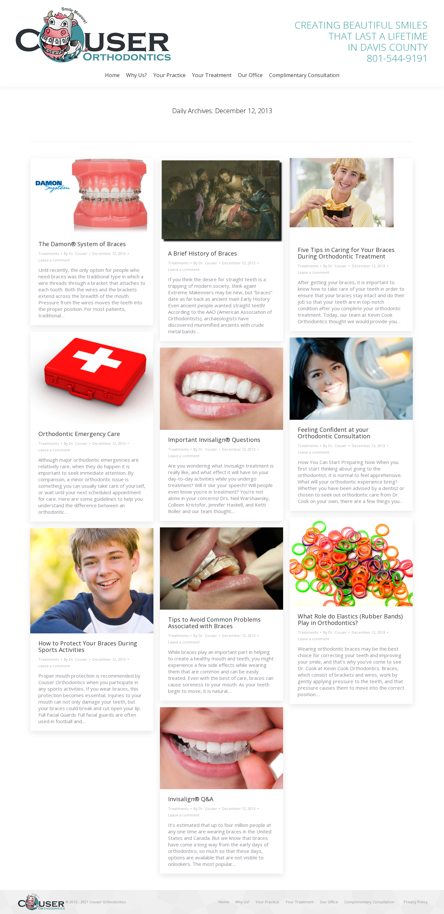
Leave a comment (54, 260)
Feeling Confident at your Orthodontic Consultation (334, 433)
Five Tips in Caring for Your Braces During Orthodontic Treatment (346, 253)
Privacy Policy (416, 901)
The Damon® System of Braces (82, 244)
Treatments (48, 253)
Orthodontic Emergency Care (79, 434)
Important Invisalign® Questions (214, 440)
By (75, 253)
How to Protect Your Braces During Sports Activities (87, 646)
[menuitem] (112, 75)
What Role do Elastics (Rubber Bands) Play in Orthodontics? (350, 619)
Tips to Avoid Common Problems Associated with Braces (214, 623)
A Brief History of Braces (202, 253)
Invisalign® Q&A (190, 799)
